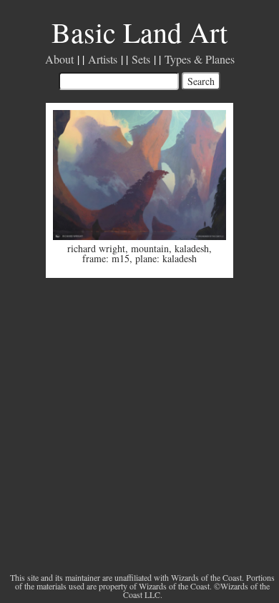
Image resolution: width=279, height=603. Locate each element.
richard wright (96, 248)
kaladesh (192, 248)
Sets (141, 58)
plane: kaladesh (166, 258)
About (59, 58)
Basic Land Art (139, 32)
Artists (102, 58)
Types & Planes (200, 58)
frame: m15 (105, 258)
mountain (150, 248)
